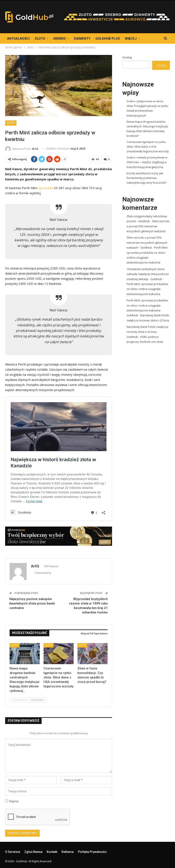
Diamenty (82, 38)
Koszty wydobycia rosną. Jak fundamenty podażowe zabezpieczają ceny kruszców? (146, 177)
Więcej (131, 38)
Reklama (67, 852)
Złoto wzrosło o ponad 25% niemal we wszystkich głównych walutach (148, 226)
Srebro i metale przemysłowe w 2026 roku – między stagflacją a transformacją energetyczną (147, 162)
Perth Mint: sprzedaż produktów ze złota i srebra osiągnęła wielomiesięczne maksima (147, 289)
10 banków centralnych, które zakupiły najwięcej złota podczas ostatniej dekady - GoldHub (148, 274)
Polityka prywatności (92, 852)
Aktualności (18, 38)
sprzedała (45, 188)
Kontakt (52, 852)
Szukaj (127, 57)
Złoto (40, 38)
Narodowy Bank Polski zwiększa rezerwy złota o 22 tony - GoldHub (147, 332)
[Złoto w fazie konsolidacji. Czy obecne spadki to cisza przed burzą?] (92, 653)
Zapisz (14, 801)
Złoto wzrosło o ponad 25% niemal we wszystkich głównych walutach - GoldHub (147, 242)
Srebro (59, 38)
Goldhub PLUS (107, 38)
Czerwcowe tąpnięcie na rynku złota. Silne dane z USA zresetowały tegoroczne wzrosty (148, 146)
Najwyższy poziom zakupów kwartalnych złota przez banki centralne (32, 603)
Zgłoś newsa (33, 852)
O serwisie (12, 852)
